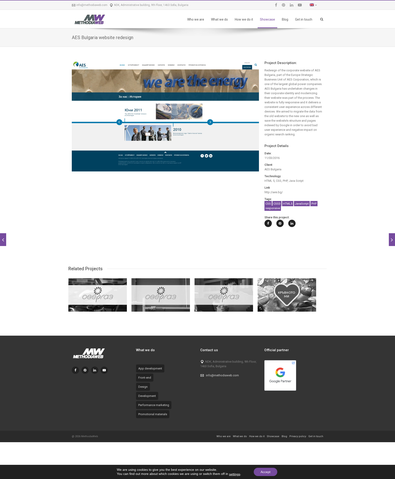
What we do (219, 19)
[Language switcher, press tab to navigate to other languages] (312, 5)
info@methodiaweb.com (91, 5)
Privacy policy (297, 436)
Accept (265, 472)
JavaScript (302, 203)
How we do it (244, 19)
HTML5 (287, 203)
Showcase (267, 19)
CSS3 (276, 203)
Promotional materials (152, 414)
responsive (272, 208)
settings (234, 474)
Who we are (195, 19)
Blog (285, 19)
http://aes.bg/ (273, 192)
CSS (268, 203)
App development (150, 368)
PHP (314, 203)
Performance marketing (153, 405)
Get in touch (303, 19)
